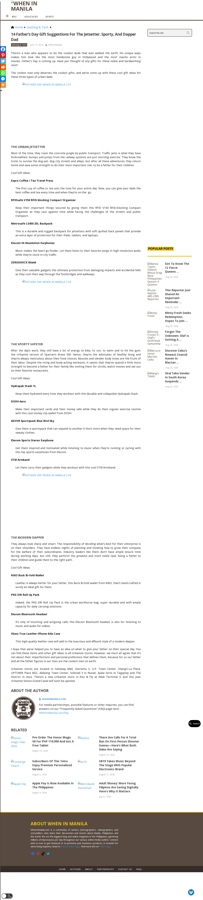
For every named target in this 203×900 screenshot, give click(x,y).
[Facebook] (3, 49)
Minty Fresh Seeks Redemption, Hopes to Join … (178, 317)
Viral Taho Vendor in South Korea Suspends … (177, 377)
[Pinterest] (3, 55)
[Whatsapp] (3, 73)
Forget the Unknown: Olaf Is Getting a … (177, 336)
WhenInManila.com (54, 698)
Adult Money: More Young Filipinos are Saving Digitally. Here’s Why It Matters (119, 787)
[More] (3, 85)
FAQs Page (105, 846)
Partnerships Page (70, 846)
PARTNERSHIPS (105, 869)
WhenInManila (55, 44)
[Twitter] (3, 61)
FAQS (139, 869)
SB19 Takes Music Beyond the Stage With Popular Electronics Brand (117, 765)
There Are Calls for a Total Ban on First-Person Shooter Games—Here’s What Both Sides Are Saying (119, 743)
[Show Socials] (191, 892)
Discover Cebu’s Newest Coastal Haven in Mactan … (176, 356)
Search (196, 723)
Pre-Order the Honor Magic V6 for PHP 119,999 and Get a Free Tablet (53, 741)
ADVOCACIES (31, 16)
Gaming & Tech (19, 44)
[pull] (7, 16)
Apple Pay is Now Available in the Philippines (53, 785)
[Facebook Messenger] (3, 79)
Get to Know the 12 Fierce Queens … (177, 268)
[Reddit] (3, 67)
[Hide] (1, 90)
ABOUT (89, 869)
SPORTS (49, 16)
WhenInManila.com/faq (53, 713)
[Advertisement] (169, 193)
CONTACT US (125, 869)
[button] (7, 896)
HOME (63, 869)
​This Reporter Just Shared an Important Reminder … (178, 296)
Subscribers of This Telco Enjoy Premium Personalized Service (52, 765)
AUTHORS (75, 869)
